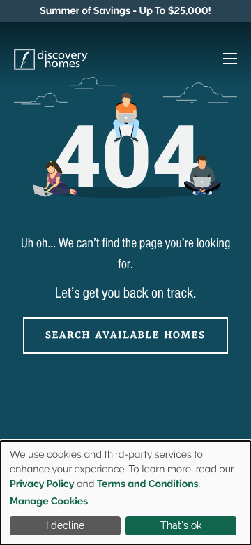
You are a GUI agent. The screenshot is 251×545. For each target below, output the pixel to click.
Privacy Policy (42, 484)
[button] (223, 60)
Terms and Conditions (148, 484)
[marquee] (125, 11)
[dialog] (125, 493)
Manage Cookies (49, 502)
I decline (65, 525)
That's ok (180, 525)
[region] (125, 11)
